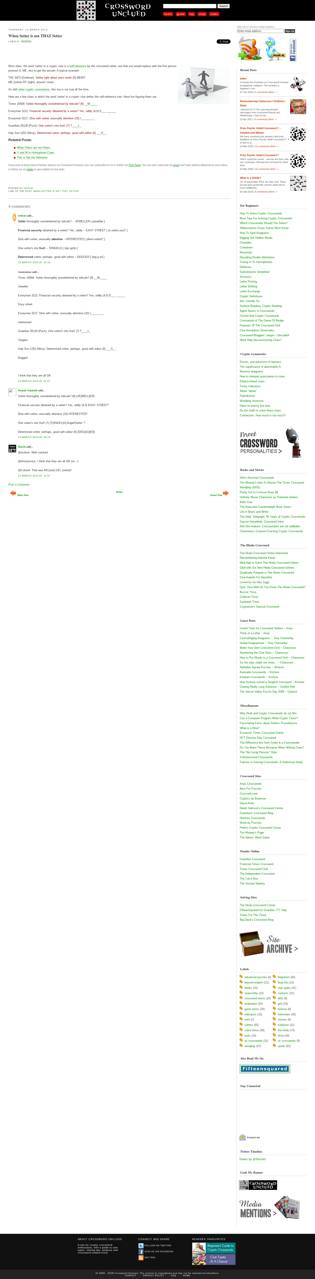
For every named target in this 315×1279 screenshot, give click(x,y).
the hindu (283, 1030)
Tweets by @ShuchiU (252, 1159)
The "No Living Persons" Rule (258, 752)
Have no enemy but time (255, 405)
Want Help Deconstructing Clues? (261, 340)
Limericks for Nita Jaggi (254, 582)
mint (247, 1019)
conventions (42, 89)
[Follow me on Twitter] (276, 61)
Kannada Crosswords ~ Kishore (259, 672)
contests (283, 993)
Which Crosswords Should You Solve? (263, 223)
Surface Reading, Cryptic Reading (261, 306)
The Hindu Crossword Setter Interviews (264, 553)
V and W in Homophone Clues (35, 152)
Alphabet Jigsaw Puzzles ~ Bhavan (262, 667)
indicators (250, 1014)
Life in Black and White (254, 511)
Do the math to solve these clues (260, 410)
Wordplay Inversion (252, 400)
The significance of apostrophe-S (260, 366)
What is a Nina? (250, 728)
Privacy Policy (153, 1275)
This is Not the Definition (32, 157)
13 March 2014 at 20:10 (34, 262)
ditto (280, 998)
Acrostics (246, 276)
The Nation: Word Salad (254, 837)
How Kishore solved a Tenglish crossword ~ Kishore (272, 682)
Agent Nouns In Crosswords (257, 310)
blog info (283, 982)
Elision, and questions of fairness (260, 361)
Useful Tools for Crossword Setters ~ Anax (266, 628)
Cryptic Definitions (251, 296)
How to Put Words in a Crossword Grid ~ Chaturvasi (272, 657)
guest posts (251, 1009)
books (248, 987)
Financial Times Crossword (256, 864)
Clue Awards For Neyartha (256, 577)
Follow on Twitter (157, 1245)
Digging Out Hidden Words (256, 237)
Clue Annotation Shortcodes (257, 330)
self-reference (77, 66)
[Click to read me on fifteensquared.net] (265, 1072)
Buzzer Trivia (248, 592)
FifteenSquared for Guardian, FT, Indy (263, 910)
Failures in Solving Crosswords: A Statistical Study (271, 762)
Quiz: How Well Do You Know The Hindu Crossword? (272, 587)
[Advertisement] (58, 53)
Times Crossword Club (254, 869)
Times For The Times (253, 915)
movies (282, 1019)
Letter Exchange (250, 291)
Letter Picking (248, 281)
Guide (181, 14)
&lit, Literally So (250, 301)
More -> (273, 92)
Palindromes (247, 395)
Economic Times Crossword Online (262, 732)
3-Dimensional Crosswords (256, 757)
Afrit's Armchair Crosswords (257, 477)
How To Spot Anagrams (254, 233)
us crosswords (287, 1040)
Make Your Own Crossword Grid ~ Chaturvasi (268, 647)
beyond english (253, 982)
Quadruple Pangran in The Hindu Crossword (267, 572)
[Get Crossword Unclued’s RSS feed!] (250, 61)
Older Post (22, 495)
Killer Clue (246, 502)
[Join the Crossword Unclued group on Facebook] (292, 61)
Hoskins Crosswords (252, 818)
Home (168, 14)
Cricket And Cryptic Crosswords (259, 315)
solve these (251, 1030)
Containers (246, 247)
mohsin (22, 215)
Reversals (246, 252)
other (21, 89)
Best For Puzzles (250, 788)
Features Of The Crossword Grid (260, 325)
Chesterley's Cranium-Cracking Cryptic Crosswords (271, 531)
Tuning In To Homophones (256, 262)
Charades (246, 242)
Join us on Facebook (159, 1251)
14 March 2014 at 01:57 (34, 381)
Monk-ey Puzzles (250, 822)
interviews (284, 1014)
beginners (284, 977)
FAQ (191, 14)
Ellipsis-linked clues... (253, 381)
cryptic (30, 89)
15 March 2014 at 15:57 (34, 475)
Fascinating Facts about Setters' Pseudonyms (268, 723)
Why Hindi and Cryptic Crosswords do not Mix (268, 713)
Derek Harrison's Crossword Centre (261, 808)
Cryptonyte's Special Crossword (259, 606)
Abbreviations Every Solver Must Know (264, 228)
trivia (281, 1035)
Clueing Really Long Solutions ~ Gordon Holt (267, 686)
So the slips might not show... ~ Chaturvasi (266, 662)
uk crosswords (253, 1040)
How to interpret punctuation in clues (262, 376)
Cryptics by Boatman (253, 798)
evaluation (250, 1003)
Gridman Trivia (249, 596)
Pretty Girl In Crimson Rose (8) (259, 492)
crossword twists (254, 998)
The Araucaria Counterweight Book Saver (265, 506)
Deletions (245, 267)
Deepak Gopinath (28, 390)
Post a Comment (18, 484)
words (26, 41)
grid (280, 1003)
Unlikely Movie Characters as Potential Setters (269, 497)
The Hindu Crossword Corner (257, 905)
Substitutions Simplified (254, 271)
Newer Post (216, 495)
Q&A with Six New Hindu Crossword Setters (267, 567)
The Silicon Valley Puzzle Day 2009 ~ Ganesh (268, 691)
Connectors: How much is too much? (263, 415)
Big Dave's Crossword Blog (256, 919)
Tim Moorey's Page (252, 832)
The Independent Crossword (257, 873)
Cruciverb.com (249, 793)
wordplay (249, 1046)
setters (248, 1024)
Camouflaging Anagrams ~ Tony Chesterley (267, 638)
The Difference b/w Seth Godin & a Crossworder (269, 742)
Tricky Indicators (250, 386)
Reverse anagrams (251, 371)
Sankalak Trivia (249, 601)
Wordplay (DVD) (250, 487)
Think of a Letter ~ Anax (255, 633)
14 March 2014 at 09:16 (34, 437)
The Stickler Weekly (252, 883)
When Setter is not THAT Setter (35, 36)
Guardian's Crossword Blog (256, 813)
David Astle (247, 803)
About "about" (248, 391)
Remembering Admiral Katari (257, 557)
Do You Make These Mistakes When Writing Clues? (272, 747)
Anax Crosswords (251, 783)
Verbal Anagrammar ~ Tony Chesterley (264, 643)
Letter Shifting (248, 286)
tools (247, 1035)
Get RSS (150, 1257)
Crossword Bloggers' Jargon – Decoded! (264, 335)
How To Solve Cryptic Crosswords (261, 213)
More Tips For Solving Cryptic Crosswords (266, 218)
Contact (130, 1275)
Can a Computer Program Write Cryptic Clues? (269, 718)
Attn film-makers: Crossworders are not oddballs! (270, 526)
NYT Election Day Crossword (258, 737)
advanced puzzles (255, 977)
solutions (283, 1024)
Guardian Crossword (252, 859)
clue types (284, 987)
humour (282, 1009)
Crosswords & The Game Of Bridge (262, 320)
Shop (202, 14)
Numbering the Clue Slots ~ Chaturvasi (264, 652)
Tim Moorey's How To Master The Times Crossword (272, 482)
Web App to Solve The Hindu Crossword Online (269, 562)
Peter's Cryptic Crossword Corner (260, 827)
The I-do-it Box (249, 878)
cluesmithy (251, 993)
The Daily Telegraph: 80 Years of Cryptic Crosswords (272, 516)
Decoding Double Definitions (257, 257)
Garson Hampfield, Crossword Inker (262, 521)
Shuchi (28, 188)
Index (214, 14)
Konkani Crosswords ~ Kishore (259, 677)
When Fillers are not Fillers (33, 147)
